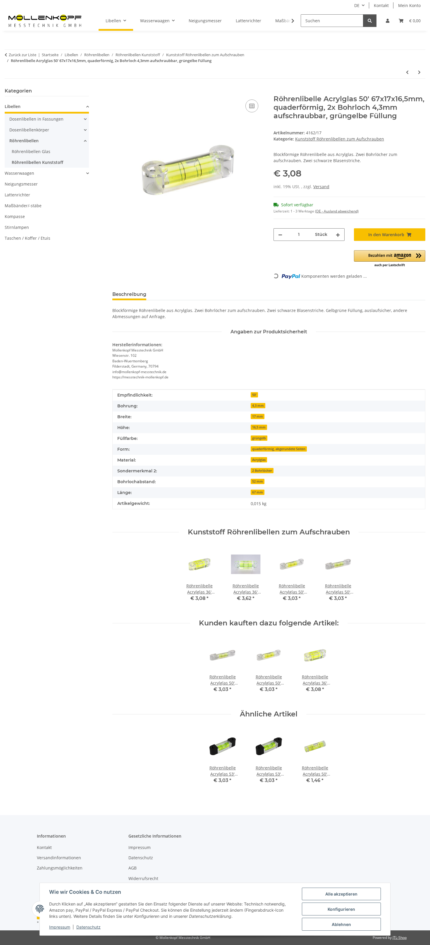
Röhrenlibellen (24, 140)
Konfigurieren (341, 909)
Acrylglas (259, 460)
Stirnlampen (17, 227)
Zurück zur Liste (22, 54)
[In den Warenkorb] (117, 91)
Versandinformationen (59, 857)
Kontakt (381, 5)
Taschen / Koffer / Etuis (27, 238)
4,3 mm (258, 406)
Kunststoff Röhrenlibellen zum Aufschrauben (339, 139)
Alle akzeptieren (341, 893)
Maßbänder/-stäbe (23, 205)
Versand (321, 186)
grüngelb (259, 438)
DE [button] (357, 5)
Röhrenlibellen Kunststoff (37, 162)
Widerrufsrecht (143, 878)
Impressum (59, 927)
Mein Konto (409, 5)
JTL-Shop (400, 937)
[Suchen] (369, 20)
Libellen (12, 106)
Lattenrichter (17, 195)
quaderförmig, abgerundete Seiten (278, 449)
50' (254, 395)
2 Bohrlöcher (262, 471)
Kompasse (15, 216)
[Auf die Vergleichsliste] (251, 106)
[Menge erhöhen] (337, 235)
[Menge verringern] (280, 235)
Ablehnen (341, 924)
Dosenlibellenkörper (29, 130)
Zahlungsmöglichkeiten (59, 868)
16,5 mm (259, 427)
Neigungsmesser (21, 184)
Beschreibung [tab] (129, 294)
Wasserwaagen (19, 173)
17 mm (257, 416)
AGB (132, 868)
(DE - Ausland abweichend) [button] (337, 211)
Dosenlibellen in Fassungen (36, 119)
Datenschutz (88, 927)
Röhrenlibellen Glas (31, 151)
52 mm (257, 481)
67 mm (257, 492)
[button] (387, 21)
